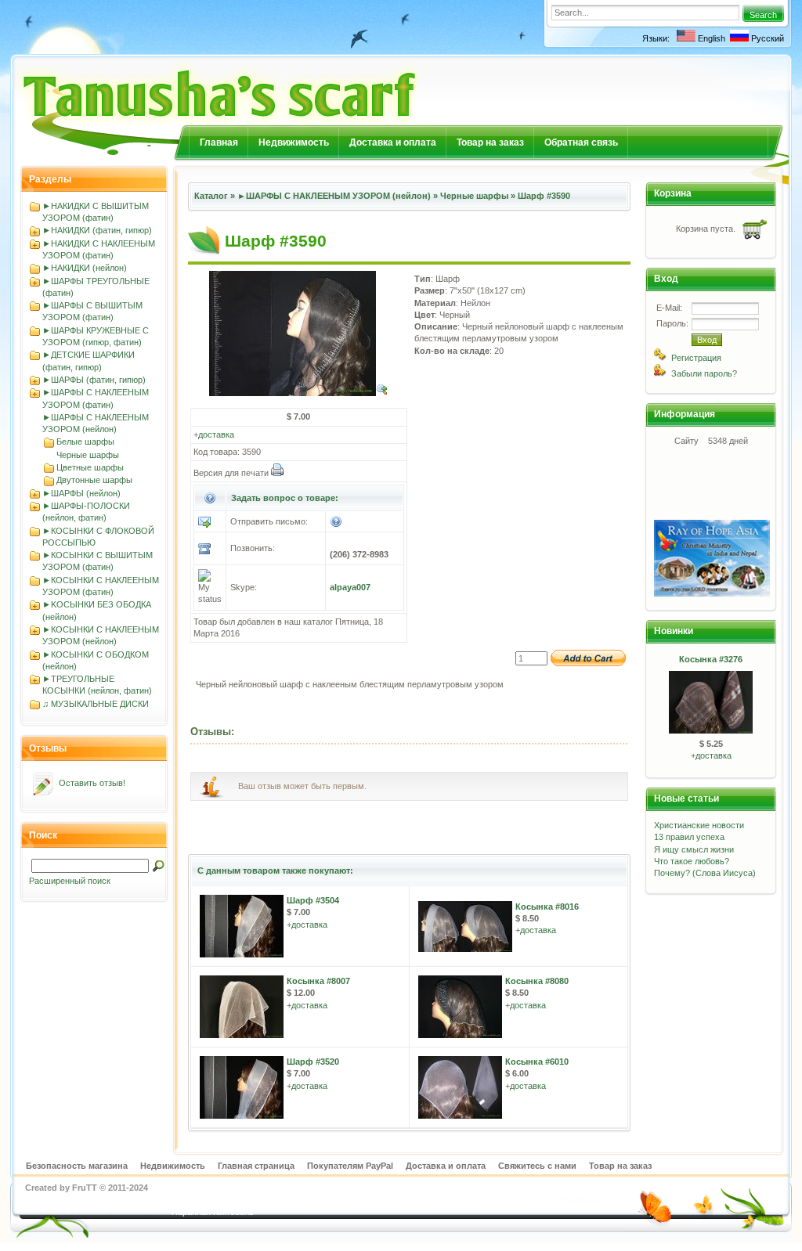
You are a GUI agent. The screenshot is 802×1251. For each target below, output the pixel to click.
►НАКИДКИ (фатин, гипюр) (97, 230)
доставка (216, 434)
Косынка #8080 (537, 981)
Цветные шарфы (90, 467)
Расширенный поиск (69, 880)
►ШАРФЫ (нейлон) (81, 493)
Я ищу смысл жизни (694, 849)
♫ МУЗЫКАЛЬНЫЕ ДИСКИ (95, 703)
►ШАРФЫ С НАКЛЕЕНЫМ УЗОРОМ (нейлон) (334, 195)
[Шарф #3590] (298, 393)
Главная (219, 142)
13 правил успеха (689, 837)
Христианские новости (699, 825)
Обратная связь (581, 142)
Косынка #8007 (318, 981)
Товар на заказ (490, 142)
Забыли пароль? (704, 373)
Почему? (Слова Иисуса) (705, 873)
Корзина (673, 193)
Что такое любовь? (691, 861)
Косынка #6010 (537, 1061)
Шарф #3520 (313, 1061)
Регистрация (696, 357)
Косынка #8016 (547, 906)
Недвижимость (293, 142)
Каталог (211, 195)
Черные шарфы (87, 455)
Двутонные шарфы (94, 480)
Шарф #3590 (544, 195)
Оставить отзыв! (92, 783)
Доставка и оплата (392, 142)
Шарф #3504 (313, 900)
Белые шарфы (85, 441)
